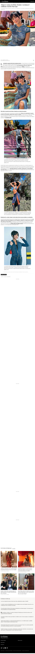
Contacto (2, 644)
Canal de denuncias (25, 650)
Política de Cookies (9, 650)
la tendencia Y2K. (8, 117)
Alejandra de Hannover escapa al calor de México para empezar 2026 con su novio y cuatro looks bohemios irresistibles (25, 569)
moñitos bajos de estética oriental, (17, 223)
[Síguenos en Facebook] (1, 648)
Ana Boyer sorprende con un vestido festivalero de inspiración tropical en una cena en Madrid (9, 569)
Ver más (13, 548)
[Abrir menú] (1, 1)
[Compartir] (33, 60)
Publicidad (3, 642)
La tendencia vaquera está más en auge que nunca (12, 63)
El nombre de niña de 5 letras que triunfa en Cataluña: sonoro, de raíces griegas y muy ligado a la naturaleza (17, 617)
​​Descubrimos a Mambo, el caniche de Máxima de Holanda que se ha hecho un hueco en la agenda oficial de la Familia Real (16, 613)
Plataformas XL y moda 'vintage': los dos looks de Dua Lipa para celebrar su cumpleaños (16, 217)
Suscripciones (3, 640)
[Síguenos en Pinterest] (7, 648)
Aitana (23, 66)
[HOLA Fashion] (5, 1)
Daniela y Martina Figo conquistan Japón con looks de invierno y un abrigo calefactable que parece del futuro (8, 592)
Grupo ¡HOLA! (20, 640)
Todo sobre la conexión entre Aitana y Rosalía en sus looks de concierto (13, 111)
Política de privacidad (17, 650)
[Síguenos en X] (3, 648)
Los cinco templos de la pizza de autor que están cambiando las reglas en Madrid (14, 601)
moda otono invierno (5, 276)
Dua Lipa (11, 168)
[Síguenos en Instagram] (5, 648)
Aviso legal (3, 650)
